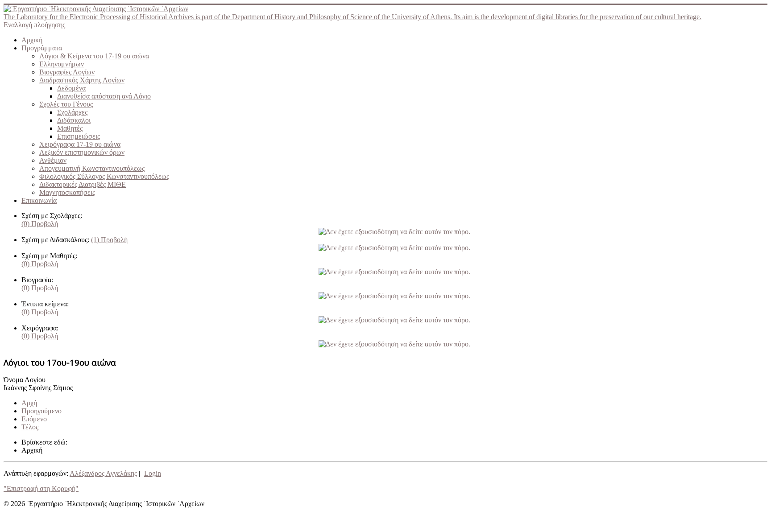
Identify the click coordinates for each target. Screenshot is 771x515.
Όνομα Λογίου (25, 379)
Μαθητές (70, 128)
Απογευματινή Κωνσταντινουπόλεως (92, 168)
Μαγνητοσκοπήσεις (67, 192)
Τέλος (29, 427)
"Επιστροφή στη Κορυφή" (41, 488)
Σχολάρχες (72, 112)
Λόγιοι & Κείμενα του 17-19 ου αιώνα (94, 56)
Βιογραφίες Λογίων (67, 72)
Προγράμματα (41, 48)
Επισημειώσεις (78, 136)
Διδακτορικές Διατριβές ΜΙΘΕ (82, 184)
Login (152, 473)
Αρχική (31, 40)
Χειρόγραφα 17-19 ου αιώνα (79, 144)
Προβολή (39, 223)
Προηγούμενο (41, 411)
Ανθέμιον (52, 160)
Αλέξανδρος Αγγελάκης (103, 473)
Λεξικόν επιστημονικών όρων (81, 152)
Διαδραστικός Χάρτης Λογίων (81, 80)
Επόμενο (34, 419)
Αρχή (29, 403)
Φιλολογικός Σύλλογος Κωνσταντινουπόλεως (104, 176)
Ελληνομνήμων (61, 64)
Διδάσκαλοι (74, 120)
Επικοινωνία (39, 200)
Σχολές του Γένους (66, 104)
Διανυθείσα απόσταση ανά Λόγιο (104, 96)
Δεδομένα (71, 88)
